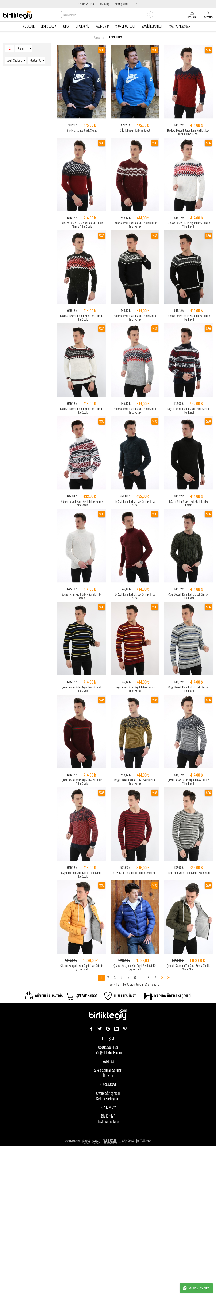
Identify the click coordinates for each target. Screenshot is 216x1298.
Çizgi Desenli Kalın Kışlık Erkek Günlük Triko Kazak (188, 596)
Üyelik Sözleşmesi (108, 1093)
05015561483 (86, 3)
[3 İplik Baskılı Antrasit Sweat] (81, 82)
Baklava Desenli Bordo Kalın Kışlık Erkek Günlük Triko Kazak (188, 132)
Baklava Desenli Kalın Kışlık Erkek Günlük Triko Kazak (135, 224)
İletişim (108, 1075)
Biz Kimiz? (108, 1116)
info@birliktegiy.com (108, 1052)
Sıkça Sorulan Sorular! (108, 1070)
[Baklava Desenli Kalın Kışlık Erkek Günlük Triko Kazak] (135, 174)
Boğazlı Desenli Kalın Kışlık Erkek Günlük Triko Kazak (188, 410)
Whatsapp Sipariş (199, 1288)
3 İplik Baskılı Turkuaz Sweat (135, 130)
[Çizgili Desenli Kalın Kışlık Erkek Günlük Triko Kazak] (135, 731)
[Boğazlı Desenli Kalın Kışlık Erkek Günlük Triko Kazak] (188, 360)
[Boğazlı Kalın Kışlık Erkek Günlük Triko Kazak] (135, 453)
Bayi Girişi (104, 3)
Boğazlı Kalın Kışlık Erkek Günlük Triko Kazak (135, 503)
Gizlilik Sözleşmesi (108, 1098)
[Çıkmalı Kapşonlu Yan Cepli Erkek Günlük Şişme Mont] (81, 917)
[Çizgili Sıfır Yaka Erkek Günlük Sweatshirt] (135, 824)
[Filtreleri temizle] (9, 48)
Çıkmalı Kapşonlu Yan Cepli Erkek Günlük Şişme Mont (81, 967)
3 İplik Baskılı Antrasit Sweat (82, 130)
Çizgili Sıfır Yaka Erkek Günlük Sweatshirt (135, 872)
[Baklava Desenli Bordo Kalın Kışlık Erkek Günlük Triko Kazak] (188, 82)
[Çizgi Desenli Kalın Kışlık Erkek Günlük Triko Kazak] (188, 546)
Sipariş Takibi (121, 3)
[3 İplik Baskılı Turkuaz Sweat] (135, 82)
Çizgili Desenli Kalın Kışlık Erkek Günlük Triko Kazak (134, 781)
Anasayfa (99, 37)
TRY (136, 3)
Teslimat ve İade (108, 1121)
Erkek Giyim (115, 37)
